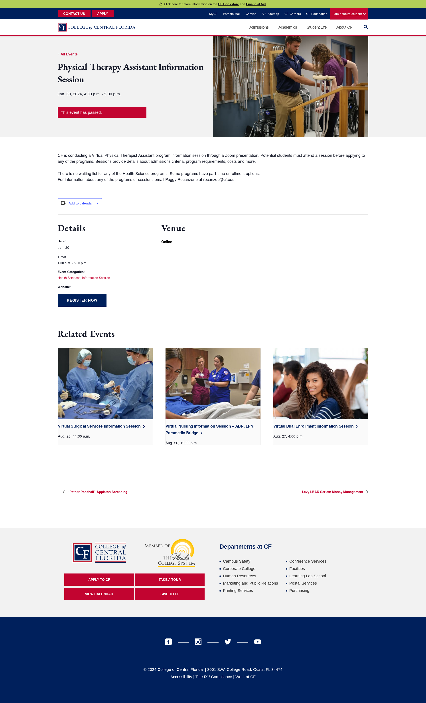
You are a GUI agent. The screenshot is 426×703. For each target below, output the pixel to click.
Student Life (317, 27)
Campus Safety (236, 561)
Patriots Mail (231, 14)
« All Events (68, 54)
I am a (347, 14)
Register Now (82, 300)
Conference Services (307, 561)
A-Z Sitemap (270, 14)
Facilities (297, 568)
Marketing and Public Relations (250, 583)
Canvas (251, 14)
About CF (344, 27)
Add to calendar (81, 203)
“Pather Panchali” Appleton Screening (97, 491)
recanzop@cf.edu (219, 179)
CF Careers (292, 14)
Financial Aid (256, 4)
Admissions (259, 27)
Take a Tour (170, 579)
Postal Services (303, 583)
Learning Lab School (307, 576)
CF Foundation (316, 14)
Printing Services (238, 590)
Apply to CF (99, 579)
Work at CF (245, 677)
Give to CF (169, 594)
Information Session (96, 277)
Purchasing (299, 590)
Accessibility (181, 677)
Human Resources (239, 576)
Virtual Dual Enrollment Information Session (313, 426)
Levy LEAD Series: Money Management (333, 491)
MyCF (213, 14)
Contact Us (74, 14)
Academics (287, 27)
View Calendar (99, 594)
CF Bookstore (228, 4)
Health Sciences (69, 277)
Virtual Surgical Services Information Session (99, 426)
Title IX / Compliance (213, 677)
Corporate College (239, 568)
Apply (102, 14)
